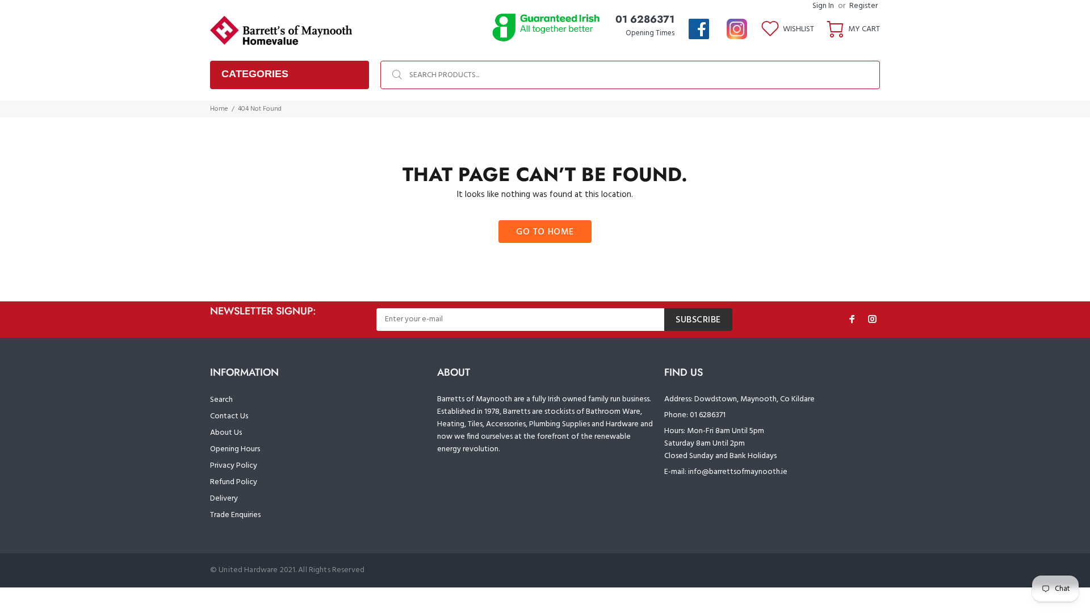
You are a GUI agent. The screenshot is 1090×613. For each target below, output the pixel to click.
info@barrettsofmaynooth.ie (737, 471)
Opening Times (650, 33)
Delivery (224, 498)
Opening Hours (235, 449)
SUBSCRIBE (698, 320)
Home (219, 109)
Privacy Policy (233, 465)
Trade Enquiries (235, 515)
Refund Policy (233, 482)
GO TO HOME (545, 232)
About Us (226, 432)
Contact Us (229, 416)
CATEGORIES (254, 73)
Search (221, 399)
